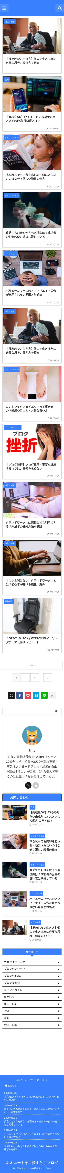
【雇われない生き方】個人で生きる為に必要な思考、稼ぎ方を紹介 (45, 932)
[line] (44, 695)
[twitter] (11, 695)
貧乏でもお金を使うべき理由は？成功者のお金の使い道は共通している (45, 874)
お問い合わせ (20, 1080)
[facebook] (19, 695)
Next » (32, 665)
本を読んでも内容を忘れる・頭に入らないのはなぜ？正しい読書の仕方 (45, 845)
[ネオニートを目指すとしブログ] (36, 695)
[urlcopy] (52, 695)
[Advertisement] (32, 1050)
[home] (35, 785)
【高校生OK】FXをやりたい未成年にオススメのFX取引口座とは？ (45, 816)
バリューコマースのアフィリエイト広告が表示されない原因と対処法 (45, 903)
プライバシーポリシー (40, 1080)
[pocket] (28, 695)
